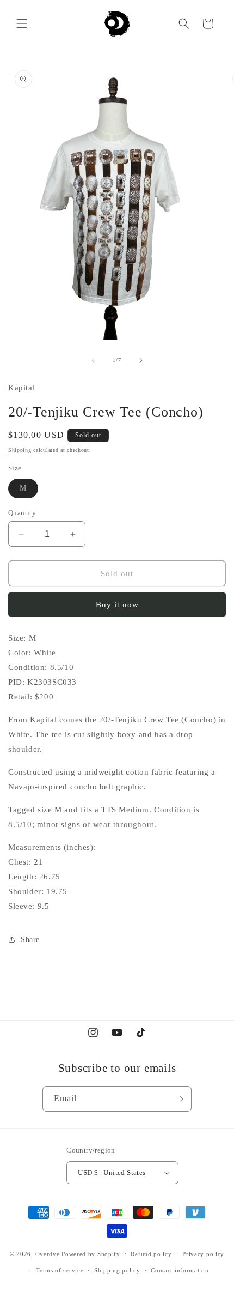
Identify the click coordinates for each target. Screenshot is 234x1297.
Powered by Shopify (90, 1253)
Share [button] (30, 940)
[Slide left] (93, 360)
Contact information (179, 1270)
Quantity (22, 513)
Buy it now (117, 604)
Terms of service (59, 1270)
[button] (22, 23)
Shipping (20, 450)
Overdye (47, 1253)
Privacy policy (203, 1254)
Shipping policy (117, 1270)
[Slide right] (141, 360)
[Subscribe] (179, 1099)
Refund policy (151, 1254)
